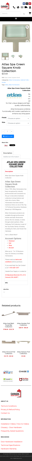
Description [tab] (7, 153)
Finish (4, 117)
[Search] (24, 14)
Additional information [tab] (11, 157)
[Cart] (30, 12)
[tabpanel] (16, 227)
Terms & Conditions (9, 406)
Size (3, 122)
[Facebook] (24, 3)
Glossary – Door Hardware (11, 427)
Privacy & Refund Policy (10, 410)
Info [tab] (6, 283)
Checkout (11, 241)
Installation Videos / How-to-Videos (15, 424)
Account (11, 248)
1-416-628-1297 (14, 268)
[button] (16, 18)
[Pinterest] (30, 3)
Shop (10, 245)
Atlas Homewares (14, 80)
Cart (10, 243)
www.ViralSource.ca (26, 456)
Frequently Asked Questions (12, 431)
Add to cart (9, 136)
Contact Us (5, 413)
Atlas (6, 84)
